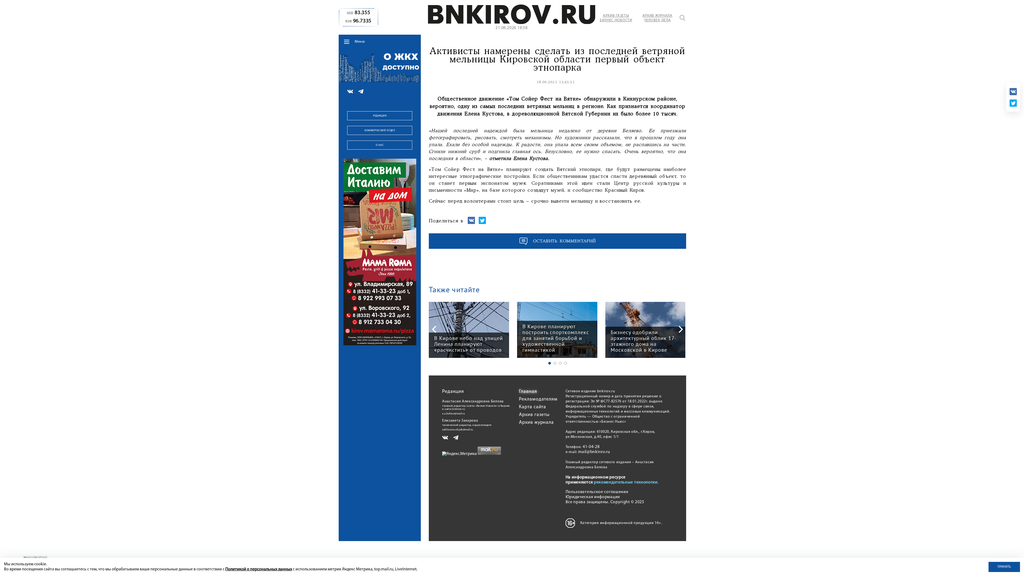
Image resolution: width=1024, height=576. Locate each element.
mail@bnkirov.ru (594, 452)
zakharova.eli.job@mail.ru (457, 429)
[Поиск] (682, 18)
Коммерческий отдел (380, 130)
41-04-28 (591, 447)
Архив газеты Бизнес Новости (616, 18)
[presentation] (434, 329)
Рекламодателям (538, 399)
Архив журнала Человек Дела (657, 18)
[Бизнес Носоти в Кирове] (511, 23)
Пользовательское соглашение (597, 492)
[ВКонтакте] (1013, 91)
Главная (528, 391)
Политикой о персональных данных (258, 569)
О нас (380, 145)
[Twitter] (1013, 103)
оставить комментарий (564, 241)
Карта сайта (532, 407)
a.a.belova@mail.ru (453, 413)
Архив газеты (534, 415)
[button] (549, 363)
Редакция (379, 115)
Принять (1004, 567)
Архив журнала (536, 422)
